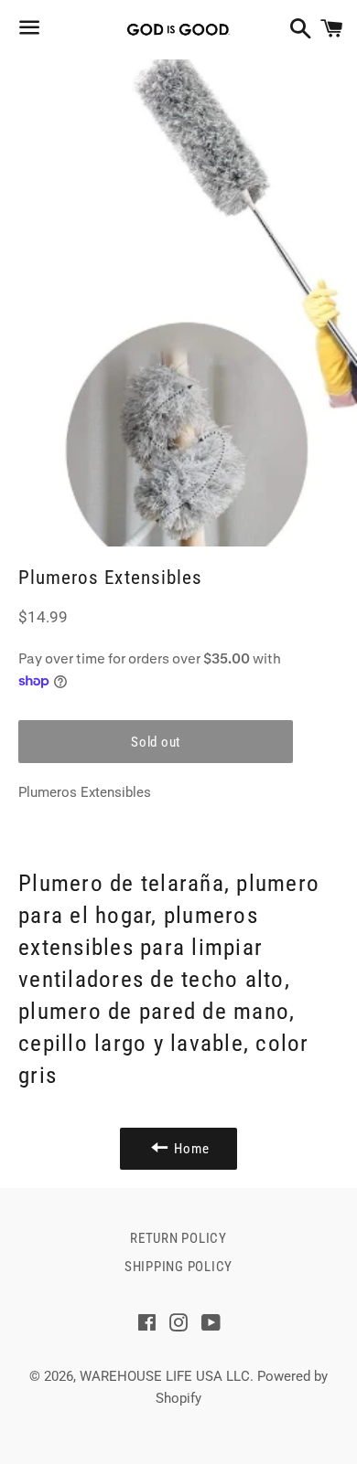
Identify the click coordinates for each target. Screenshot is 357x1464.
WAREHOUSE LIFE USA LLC (165, 1376)
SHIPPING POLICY (178, 1266)
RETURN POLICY (178, 1238)
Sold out (155, 742)
